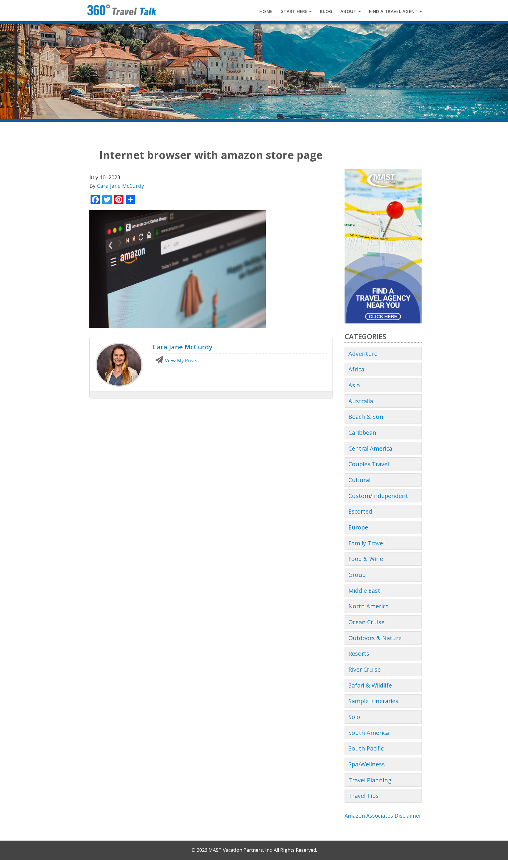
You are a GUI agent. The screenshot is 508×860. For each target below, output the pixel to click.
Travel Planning (370, 780)
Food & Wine (365, 559)
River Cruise (364, 669)
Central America (370, 448)
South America (368, 733)
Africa (356, 369)
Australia (360, 401)
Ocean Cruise (366, 622)
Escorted (360, 511)
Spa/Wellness (366, 764)
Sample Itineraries (373, 701)
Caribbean (362, 432)
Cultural (359, 480)
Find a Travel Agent (394, 11)
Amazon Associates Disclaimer (383, 815)
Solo (354, 717)
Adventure (362, 354)
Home (266, 11)
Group (357, 575)
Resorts (358, 654)
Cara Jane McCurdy (120, 185)
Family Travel (366, 543)
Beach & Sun (365, 417)
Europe (358, 527)
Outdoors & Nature (375, 638)
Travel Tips (363, 796)
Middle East (364, 591)
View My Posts (180, 360)
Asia (354, 385)
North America (368, 606)
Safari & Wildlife (370, 685)
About (349, 11)
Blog (326, 11)
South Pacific (366, 748)
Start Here (295, 11)
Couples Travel (368, 464)
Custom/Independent (378, 496)
